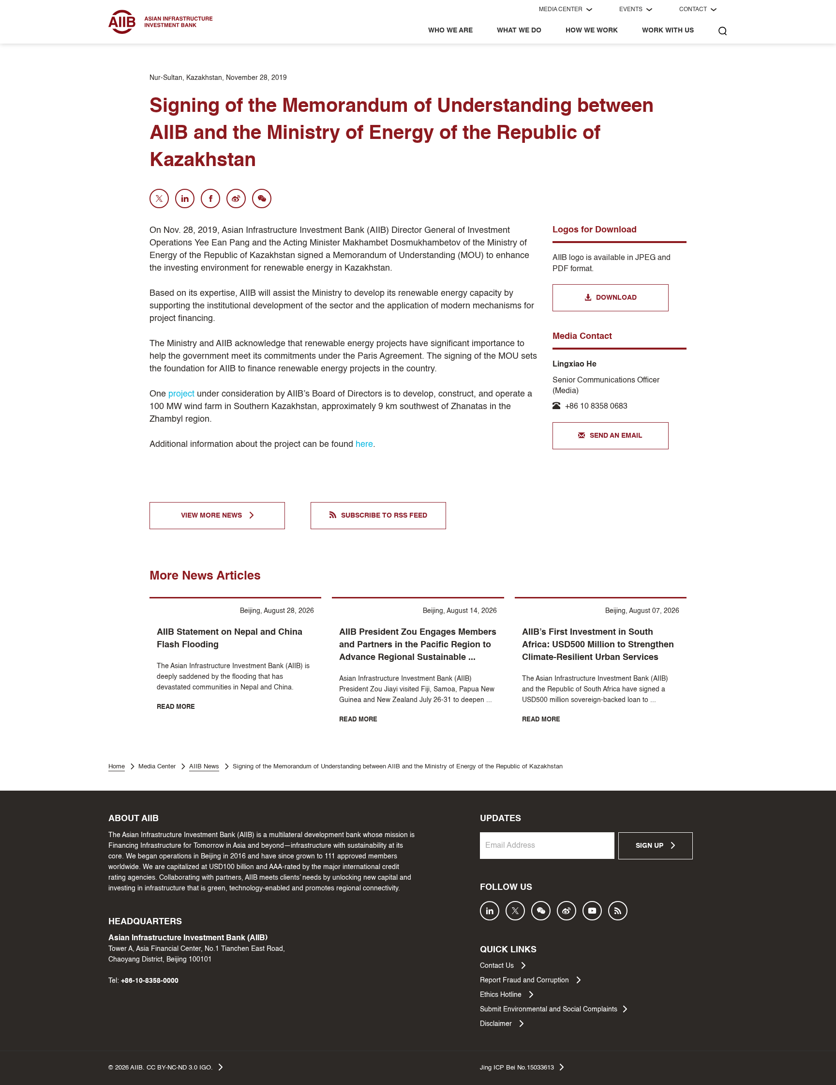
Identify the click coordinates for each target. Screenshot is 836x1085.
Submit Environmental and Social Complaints (548, 1009)
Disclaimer (497, 1024)
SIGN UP (650, 845)
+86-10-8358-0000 (150, 981)
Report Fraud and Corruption (525, 980)
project (181, 394)
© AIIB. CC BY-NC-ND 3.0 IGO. (160, 1068)
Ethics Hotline (501, 995)
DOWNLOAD (616, 297)
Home (116, 767)
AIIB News (204, 767)
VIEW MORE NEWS (212, 515)
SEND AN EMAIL (616, 435)
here (364, 444)
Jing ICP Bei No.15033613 (517, 1068)
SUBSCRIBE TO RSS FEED (384, 515)
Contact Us (498, 966)
